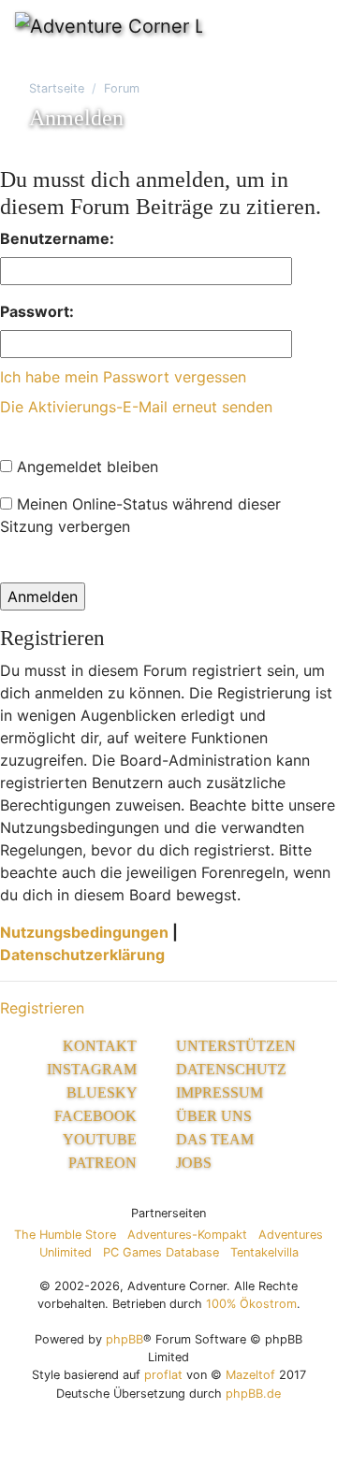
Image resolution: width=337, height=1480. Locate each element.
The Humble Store (65, 1235)
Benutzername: (57, 238)
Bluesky (103, 1092)
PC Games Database (161, 1252)
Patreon (104, 1163)
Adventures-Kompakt (187, 1235)
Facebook (97, 1116)
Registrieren (42, 1008)
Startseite (56, 88)
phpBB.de (253, 1394)
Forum (121, 88)
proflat (163, 1375)
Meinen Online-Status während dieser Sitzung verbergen (140, 515)
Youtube (101, 1139)
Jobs (194, 1163)
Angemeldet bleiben (85, 466)
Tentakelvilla (264, 1252)
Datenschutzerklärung (82, 954)
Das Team (215, 1139)
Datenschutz (231, 1069)
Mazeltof (250, 1375)
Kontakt (101, 1046)
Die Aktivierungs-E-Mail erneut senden (136, 406)
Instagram (93, 1069)
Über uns (214, 1116)
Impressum (219, 1092)
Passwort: (37, 311)
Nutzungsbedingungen (84, 932)
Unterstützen (236, 1046)
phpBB (124, 1339)
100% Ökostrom (251, 1304)
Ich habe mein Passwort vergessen (123, 376)
